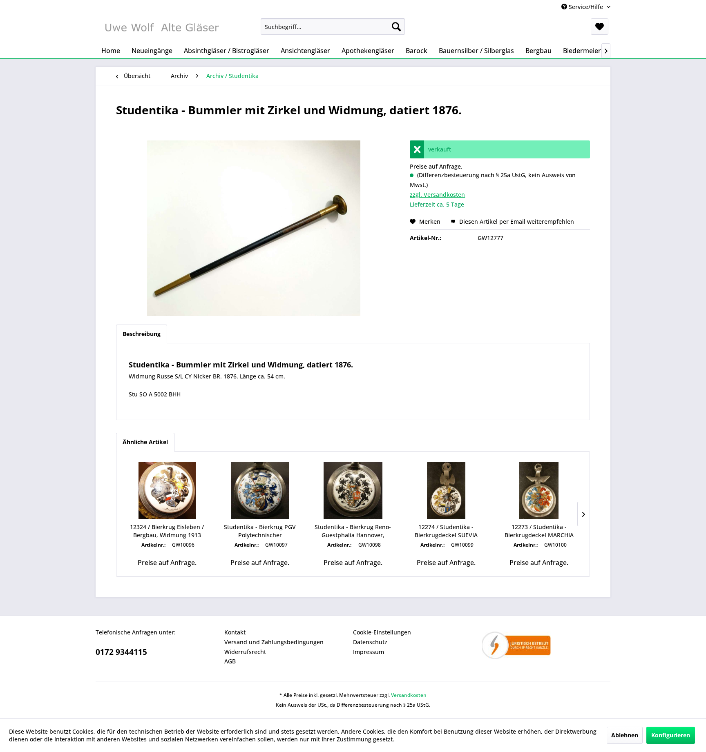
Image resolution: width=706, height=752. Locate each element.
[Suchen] (396, 26)
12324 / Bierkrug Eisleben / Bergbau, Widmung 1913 (167, 531)
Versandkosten (409, 695)
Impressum (368, 652)
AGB (230, 661)
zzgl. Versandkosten (437, 194)
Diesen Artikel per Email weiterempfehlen (516, 221)
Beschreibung (142, 334)
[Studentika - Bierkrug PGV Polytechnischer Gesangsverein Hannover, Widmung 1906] (260, 490)
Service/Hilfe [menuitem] (586, 7)
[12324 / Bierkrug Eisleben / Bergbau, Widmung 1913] (167, 490)
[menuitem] (333, 26)
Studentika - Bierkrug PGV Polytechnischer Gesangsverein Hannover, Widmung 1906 (260, 531)
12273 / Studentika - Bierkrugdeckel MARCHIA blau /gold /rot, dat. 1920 (539, 531)
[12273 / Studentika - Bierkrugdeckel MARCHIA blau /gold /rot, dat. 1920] (538, 490)
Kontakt (235, 632)
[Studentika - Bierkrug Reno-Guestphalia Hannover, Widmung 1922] (353, 490)
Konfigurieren (670, 735)
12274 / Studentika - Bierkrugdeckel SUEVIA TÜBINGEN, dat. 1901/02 (446, 531)
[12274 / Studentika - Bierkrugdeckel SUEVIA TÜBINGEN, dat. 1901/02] (446, 490)
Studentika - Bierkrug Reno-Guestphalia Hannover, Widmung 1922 (353, 531)
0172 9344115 (121, 652)
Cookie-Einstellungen (382, 632)
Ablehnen (624, 735)
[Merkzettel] (599, 26)
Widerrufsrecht (245, 652)
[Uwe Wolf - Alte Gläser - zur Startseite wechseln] (161, 28)
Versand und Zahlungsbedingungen (274, 642)
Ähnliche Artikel (145, 442)
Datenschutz (370, 642)
